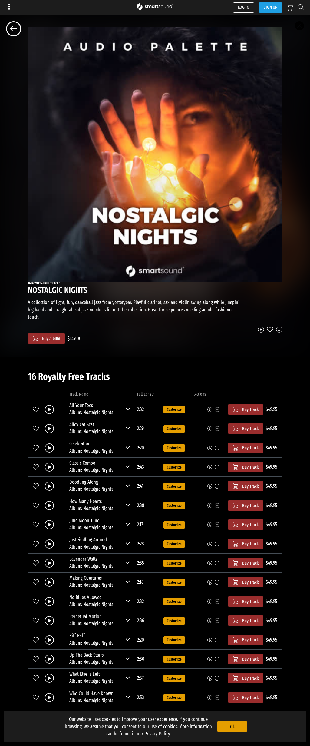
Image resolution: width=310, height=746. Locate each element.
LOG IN (243, 7)
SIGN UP (270, 7)
